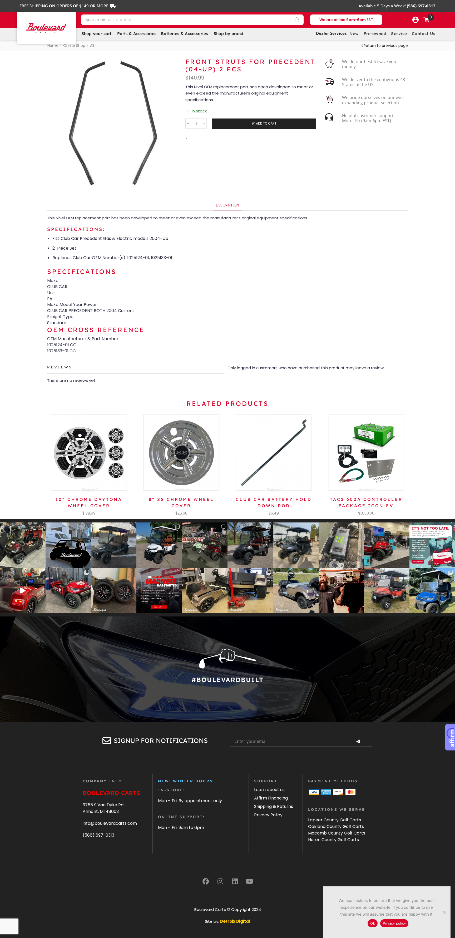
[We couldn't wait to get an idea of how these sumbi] (250, 590)
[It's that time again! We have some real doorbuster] (159, 590)
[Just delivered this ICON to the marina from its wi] (250, 545)
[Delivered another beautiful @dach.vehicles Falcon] (159, 545)
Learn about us (269, 790)
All (92, 45)
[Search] (297, 19)
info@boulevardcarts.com (110, 823)
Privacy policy (394, 923)
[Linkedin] (234, 881)
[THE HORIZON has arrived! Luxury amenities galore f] (432, 590)
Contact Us (423, 33)
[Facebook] (205, 881)
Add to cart (266, 123)
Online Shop (74, 45)
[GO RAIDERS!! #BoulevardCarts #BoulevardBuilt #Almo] (386, 590)
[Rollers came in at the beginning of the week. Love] (114, 590)
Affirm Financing (271, 798)
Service (399, 33)
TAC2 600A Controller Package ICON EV (366, 502)
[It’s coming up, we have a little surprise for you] (68, 545)
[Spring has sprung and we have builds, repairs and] (296, 545)
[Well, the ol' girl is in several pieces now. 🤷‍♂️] (205, 590)
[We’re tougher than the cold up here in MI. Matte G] (114, 545)
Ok (372, 923)
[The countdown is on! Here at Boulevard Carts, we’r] (341, 590)
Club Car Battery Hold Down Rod (274, 502)
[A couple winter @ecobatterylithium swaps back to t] (341, 545)
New (354, 33)
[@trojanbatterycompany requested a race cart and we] (23, 545)
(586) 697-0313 (98, 835)
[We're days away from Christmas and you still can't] (432, 545)
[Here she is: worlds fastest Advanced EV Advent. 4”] (68, 590)
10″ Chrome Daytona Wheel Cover (89, 502)
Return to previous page (386, 45)
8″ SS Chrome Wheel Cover (181, 502)
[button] (415, 19)
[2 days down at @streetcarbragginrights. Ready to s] (205, 545)
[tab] (227, 205)
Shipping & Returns (273, 806)
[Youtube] (249, 881)
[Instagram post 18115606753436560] (386, 545)
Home (52, 45)
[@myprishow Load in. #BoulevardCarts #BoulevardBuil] (23, 590)
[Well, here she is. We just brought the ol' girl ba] (296, 590)
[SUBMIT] (358, 741)
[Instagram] (220, 881)
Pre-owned (375, 33)
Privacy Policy (268, 815)
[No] (444, 912)
